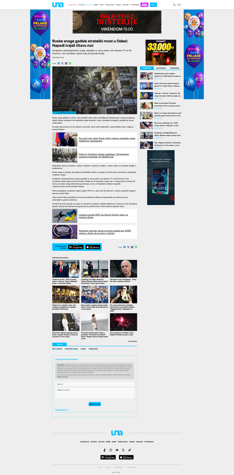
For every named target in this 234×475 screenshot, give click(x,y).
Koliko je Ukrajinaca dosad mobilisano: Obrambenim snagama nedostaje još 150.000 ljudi (104, 155)
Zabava (118, 5)
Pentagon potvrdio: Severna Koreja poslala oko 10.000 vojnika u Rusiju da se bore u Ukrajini (105, 232)
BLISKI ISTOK (73, 5)
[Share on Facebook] (58, 63)
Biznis (96, 5)
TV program (134, 5)
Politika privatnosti (131, 467)
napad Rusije (93, 349)
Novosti (89, 5)
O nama (100, 467)
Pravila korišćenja (119, 467)
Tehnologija (110, 5)
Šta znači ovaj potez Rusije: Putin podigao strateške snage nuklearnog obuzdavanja (107, 139)
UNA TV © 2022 (116, 472)
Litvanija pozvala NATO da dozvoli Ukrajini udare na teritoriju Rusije (103, 216)
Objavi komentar (94, 404)
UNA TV (153, 5)
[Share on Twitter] (62, 63)
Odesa (84, 349)
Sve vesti (81, 5)
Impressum (108, 467)
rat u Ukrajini (57, 349)
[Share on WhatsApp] (70, 63)
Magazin (126, 5)
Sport (101, 5)
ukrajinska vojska (72, 349)
